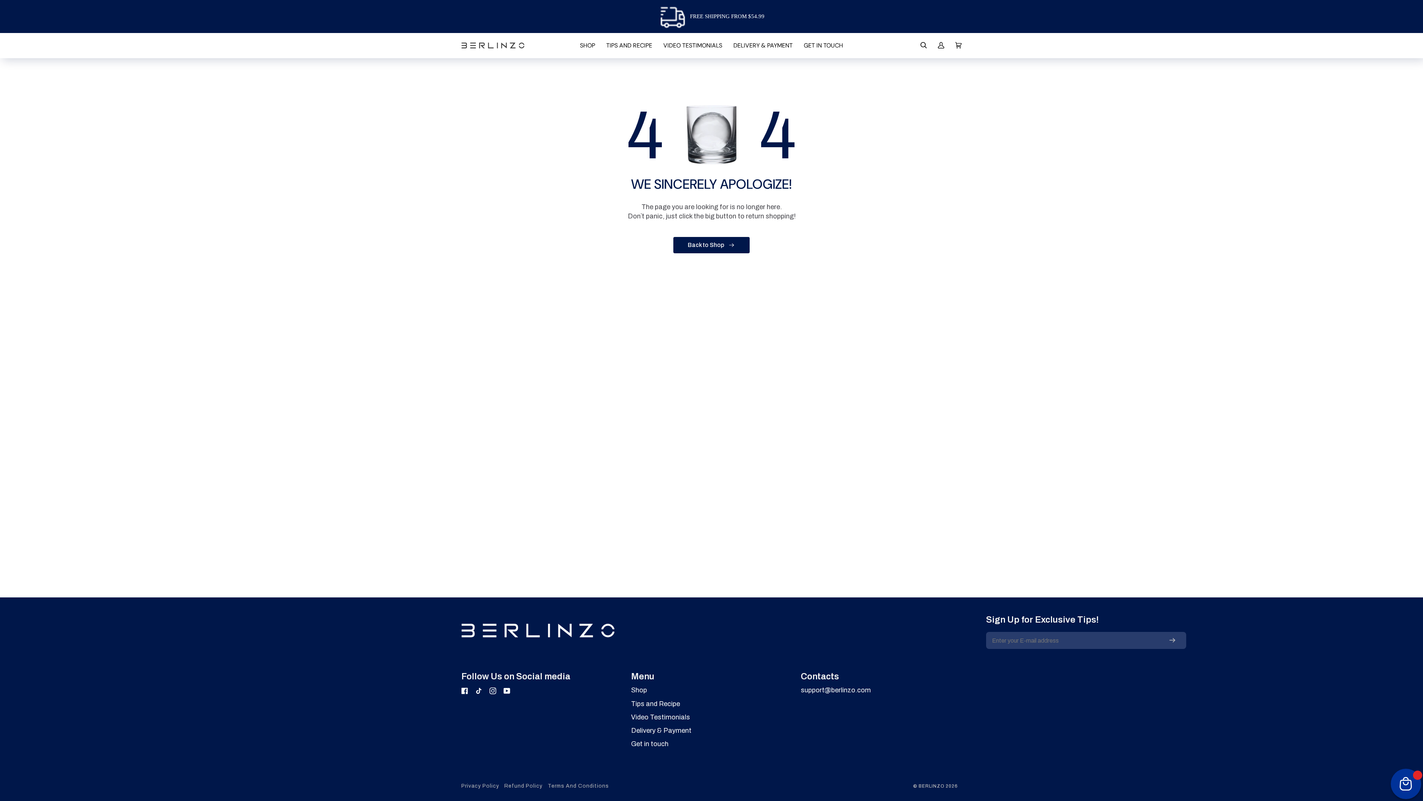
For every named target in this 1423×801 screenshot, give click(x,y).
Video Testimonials (660, 717)
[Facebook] (464, 691)
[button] (587, 45)
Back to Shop (706, 245)
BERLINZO (932, 786)
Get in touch (650, 744)
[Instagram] (493, 691)
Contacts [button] (820, 676)
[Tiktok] (478, 691)
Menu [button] (642, 676)
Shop (639, 690)
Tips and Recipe (655, 704)
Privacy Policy (480, 786)
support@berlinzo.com (836, 690)
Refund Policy (523, 786)
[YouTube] (507, 691)
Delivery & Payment (661, 730)
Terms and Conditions (578, 786)
